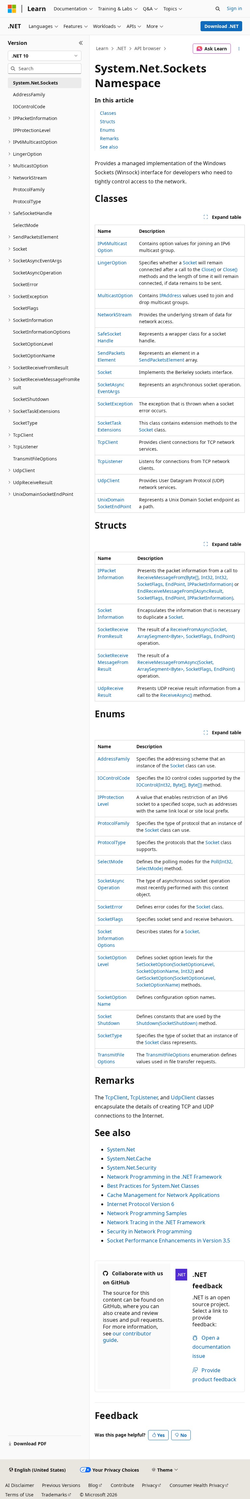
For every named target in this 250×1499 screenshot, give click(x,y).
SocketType (110, 1035)
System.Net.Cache (129, 1158)
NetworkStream (115, 315)
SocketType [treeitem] (25, 423)
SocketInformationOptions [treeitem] (41, 332)
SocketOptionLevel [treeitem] (33, 344)
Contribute (122, 1485)
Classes (108, 113)
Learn (102, 48)
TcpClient (108, 442)
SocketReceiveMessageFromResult (113, 662)
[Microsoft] (12, 9)
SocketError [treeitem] (25, 284)
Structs (107, 121)
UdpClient (108, 480)
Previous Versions (61, 1485)
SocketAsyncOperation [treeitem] (37, 273)
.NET (121, 48)
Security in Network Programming (149, 1231)
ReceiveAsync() (176, 695)
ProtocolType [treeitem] (27, 201)
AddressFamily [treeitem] (29, 94)
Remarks (109, 138)
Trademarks (54, 1495)
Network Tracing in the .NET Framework (156, 1222)
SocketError (110, 907)
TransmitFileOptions (168, 1055)
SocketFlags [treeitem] (25, 308)
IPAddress (170, 295)
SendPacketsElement (161, 360)
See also (109, 147)
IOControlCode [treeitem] (29, 106)
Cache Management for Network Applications (163, 1195)
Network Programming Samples (147, 1213)
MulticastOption (115, 295)
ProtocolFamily (113, 823)
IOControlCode (114, 778)
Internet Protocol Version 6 (140, 1204)
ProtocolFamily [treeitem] (29, 189)
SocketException (115, 404)
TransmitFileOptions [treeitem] (35, 459)
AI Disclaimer (19, 1485)
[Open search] (217, 9)
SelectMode (110, 861)
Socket (190, 262)
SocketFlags (110, 919)
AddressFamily (114, 759)
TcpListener (110, 461)
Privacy (149, 1485)
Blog (93, 1485)
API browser (147, 48)
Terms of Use (19, 1495)
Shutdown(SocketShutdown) (166, 1023)
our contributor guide (127, 1337)
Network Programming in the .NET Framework (164, 1176)
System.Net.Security (131, 1167)
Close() (208, 269)
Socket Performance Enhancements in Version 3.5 (168, 1240)
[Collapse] (81, 43)
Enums (107, 130)
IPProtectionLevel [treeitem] (31, 130)
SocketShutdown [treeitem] (31, 399)
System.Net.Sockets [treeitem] (35, 83)
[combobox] (44, 56)
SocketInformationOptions (111, 938)
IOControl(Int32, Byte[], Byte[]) (169, 785)
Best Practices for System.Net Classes (153, 1185)
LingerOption (112, 262)
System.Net (121, 1149)
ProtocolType (112, 842)
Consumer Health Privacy (197, 1485)
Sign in (234, 8)
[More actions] (239, 49)
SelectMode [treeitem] (25, 225)
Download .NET (221, 26)
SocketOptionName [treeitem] (34, 355)
